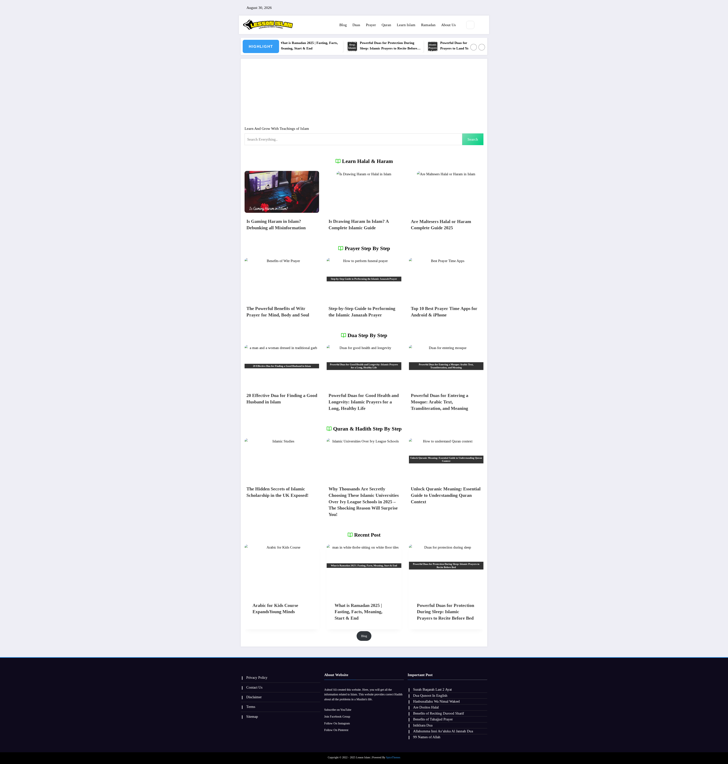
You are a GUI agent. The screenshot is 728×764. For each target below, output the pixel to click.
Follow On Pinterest (336, 730)
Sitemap (252, 717)
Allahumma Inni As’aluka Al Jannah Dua (443, 731)
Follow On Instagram (337, 723)
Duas (356, 25)
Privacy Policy (257, 677)
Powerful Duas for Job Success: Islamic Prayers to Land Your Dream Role (443, 45)
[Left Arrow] (474, 47)
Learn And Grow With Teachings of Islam (277, 128)
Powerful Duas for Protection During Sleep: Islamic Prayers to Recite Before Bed (362, 46)
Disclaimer (254, 697)
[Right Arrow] (482, 47)
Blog (343, 25)
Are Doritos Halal (426, 707)
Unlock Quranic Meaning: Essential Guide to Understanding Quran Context (446, 495)
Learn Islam (406, 25)
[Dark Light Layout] (481, 25)
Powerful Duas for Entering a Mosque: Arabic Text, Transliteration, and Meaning (439, 402)
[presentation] (282, 192)
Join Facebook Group (337, 716)
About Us (448, 25)
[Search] (470, 25)
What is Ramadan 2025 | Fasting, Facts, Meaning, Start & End (282, 45)
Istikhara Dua (422, 725)
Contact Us (254, 687)
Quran (386, 25)
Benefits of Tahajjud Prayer (433, 719)
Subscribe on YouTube (337, 709)
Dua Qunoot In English (430, 695)
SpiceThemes (393, 757)
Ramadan (428, 25)
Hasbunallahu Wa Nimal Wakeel (436, 701)
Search (473, 139)
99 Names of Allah (426, 737)
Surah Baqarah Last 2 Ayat (432, 689)
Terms (250, 707)
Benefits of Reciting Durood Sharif (438, 713)
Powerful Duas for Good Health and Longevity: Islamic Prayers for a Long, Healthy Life (364, 402)
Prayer (371, 25)
